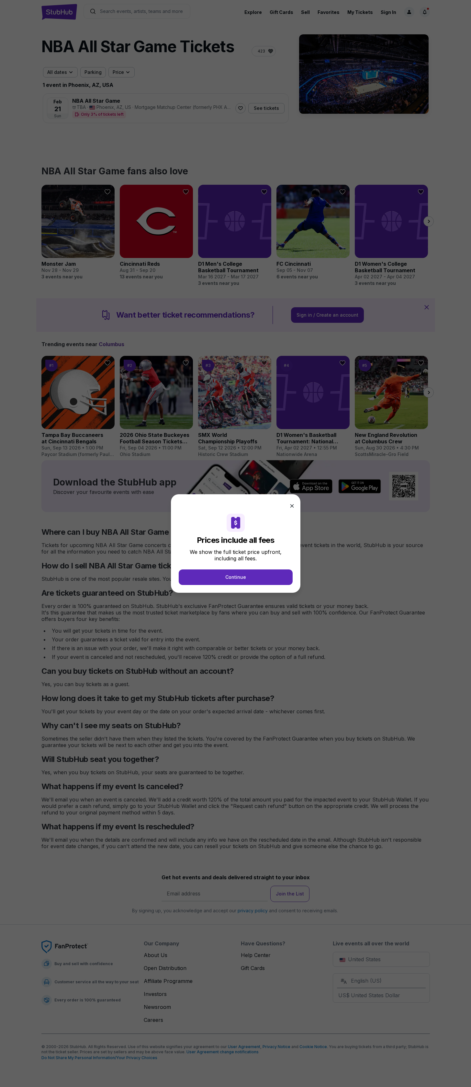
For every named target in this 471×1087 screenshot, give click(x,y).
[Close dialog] (292, 506)
